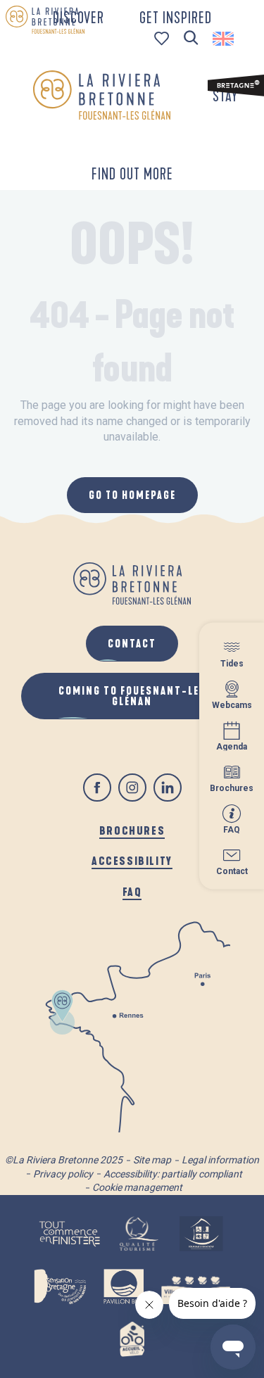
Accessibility (132, 860)
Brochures (132, 830)
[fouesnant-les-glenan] (101, 95)
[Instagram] (132, 787)
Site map (152, 1159)
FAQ (132, 891)
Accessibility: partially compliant (172, 1174)
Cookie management (137, 1187)
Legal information (220, 1159)
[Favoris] (163, 38)
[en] (224, 39)
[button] (191, 38)
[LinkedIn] (167, 787)
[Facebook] (97, 787)
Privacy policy (63, 1174)
